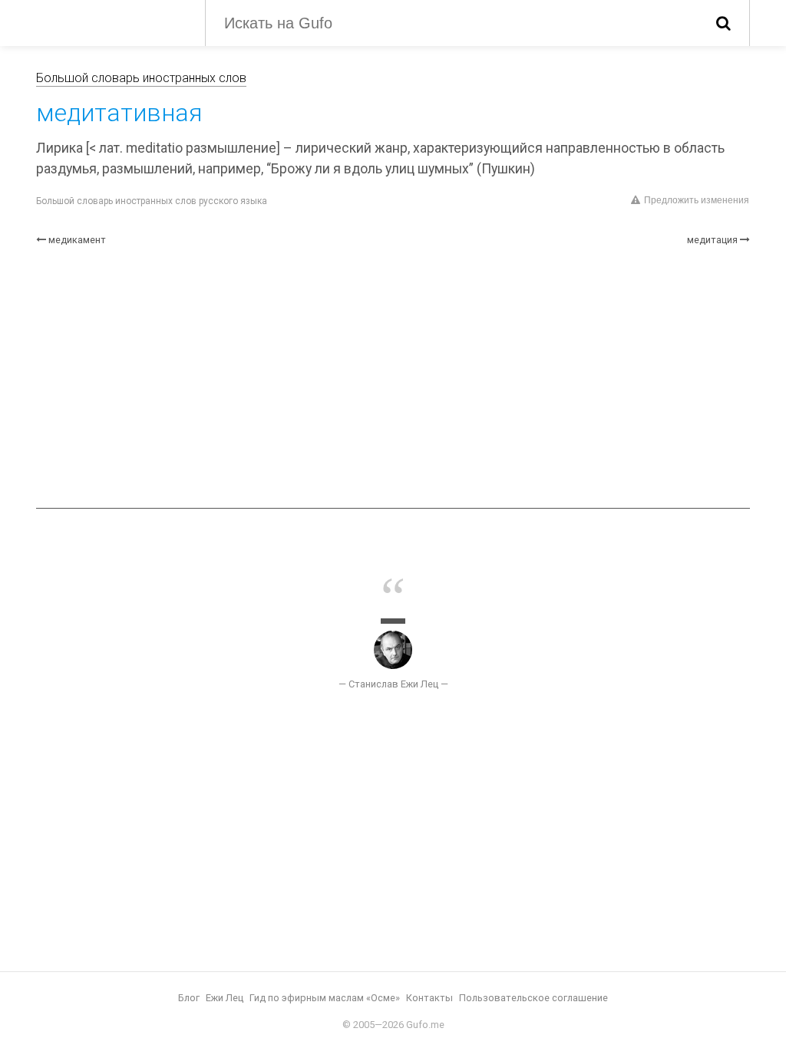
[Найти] (723, 23)
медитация (712, 240)
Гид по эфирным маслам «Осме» (324, 998)
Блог (189, 998)
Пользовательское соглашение (533, 998)
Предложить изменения (696, 200)
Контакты (429, 998)
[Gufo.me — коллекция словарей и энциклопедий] (109, 21)
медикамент (77, 240)
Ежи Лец (224, 998)
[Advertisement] (393, 377)
